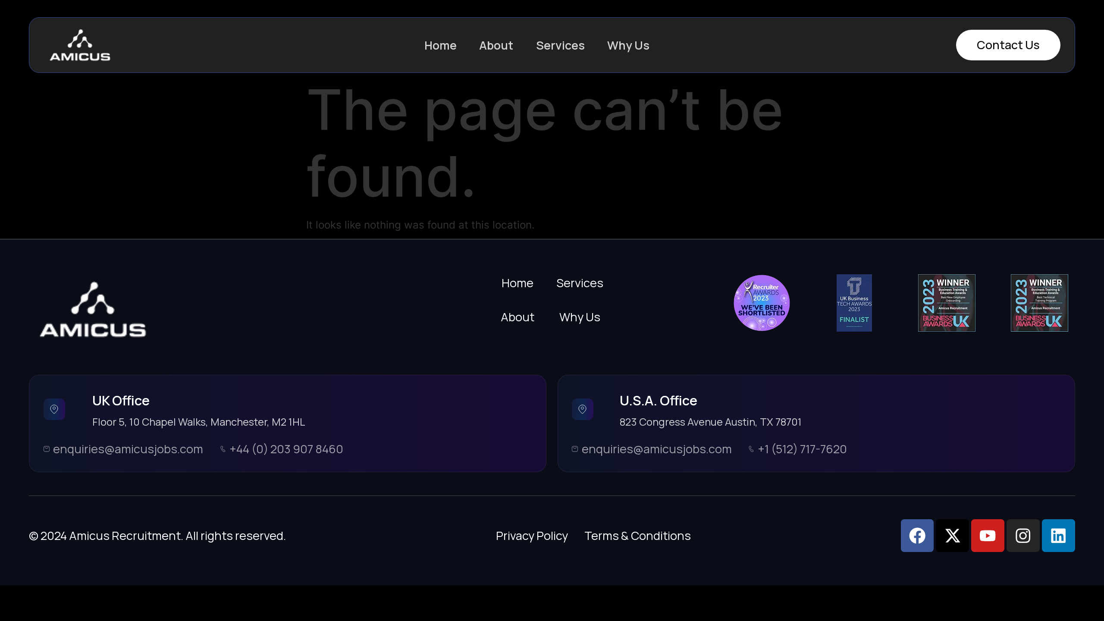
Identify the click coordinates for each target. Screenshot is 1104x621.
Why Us (628, 45)
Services (560, 45)
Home (440, 45)
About (496, 45)
